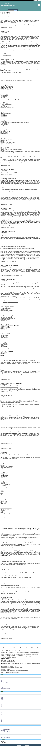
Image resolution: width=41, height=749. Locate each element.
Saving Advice (27, 745)
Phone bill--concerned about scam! (7, 59)
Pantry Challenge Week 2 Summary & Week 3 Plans (10, 77)
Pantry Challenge (3, 452)
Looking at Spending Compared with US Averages (10, 13)
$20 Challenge (5, 174)
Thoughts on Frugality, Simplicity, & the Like (6, 688)
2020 (1, 707)
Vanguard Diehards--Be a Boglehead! (5, 737)
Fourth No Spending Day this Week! (7, 231)
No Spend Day (10, 191)
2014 (1, 714)
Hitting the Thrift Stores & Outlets (7, 208)
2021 (1, 706)
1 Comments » (10, 27)
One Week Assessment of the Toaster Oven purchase (11, 383)
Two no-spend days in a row (6, 395)
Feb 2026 (2, 699)
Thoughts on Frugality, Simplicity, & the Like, (9, 565)
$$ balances (2, 675)
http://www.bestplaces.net (4, 297)
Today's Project (3, 195)
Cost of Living (5, 27)
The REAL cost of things (5, 525)
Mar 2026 (2, 698)
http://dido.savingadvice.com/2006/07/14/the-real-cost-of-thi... (9, 387)
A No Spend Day (3, 624)
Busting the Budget (4, 424)
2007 (1, 722)
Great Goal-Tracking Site (4, 732)
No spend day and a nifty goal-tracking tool (9, 265)
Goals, (4, 406)
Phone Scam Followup (4, 31)
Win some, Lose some (4, 583)
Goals (1, 681)
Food (1, 680)
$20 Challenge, (5, 191)
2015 (1, 713)
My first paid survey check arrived (7, 169)
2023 (1, 704)
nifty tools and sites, (11, 275)
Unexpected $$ (3, 633)
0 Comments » (9, 55)
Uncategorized (2, 689)
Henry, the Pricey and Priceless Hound (5, 682)
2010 (1, 719)
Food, (4, 227)
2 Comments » (14, 261)
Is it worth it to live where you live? (7, 279)
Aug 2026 (2, 692)
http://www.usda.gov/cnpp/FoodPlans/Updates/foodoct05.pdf (25, 248)
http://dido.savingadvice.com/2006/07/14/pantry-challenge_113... (9, 389)
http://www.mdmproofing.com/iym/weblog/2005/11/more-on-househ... (10, 247)
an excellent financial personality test (5, 729)
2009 (1, 720)
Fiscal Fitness (19, 745)
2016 (1, 712)
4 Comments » (10, 204)
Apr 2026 (2, 697)
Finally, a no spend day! (5, 440)
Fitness (2, 679)
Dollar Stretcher (3, 730)
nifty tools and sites (8, 261)
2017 (1, 711)
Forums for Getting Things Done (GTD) (5, 731)
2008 (1, 721)
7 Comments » (23, 565)
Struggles (2, 687)
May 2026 (2, 696)
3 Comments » (10, 174)
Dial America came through (5, 569)
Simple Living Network (3, 736)
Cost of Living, (5, 302)
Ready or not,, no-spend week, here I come (8, 178)
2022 (1, 705)
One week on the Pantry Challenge (7, 306)
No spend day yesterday (5, 410)
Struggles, (7, 406)
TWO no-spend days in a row (6, 597)
